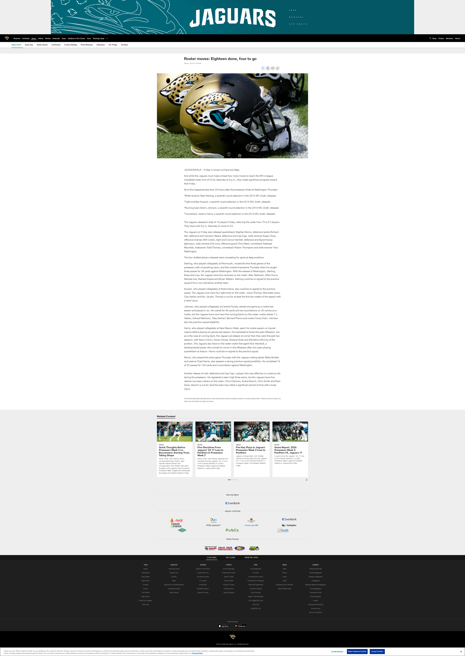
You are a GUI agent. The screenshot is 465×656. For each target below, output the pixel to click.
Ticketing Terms (229, 588)
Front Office (145, 592)
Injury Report (145, 576)
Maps (174, 580)
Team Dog (145, 604)
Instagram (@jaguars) (315, 576)
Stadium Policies (202, 592)
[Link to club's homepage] (7, 38)
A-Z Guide (203, 580)
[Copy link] (277, 68)
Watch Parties (174, 592)
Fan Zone (256, 572)
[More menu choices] (107, 38)
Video (285, 576)
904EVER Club (256, 608)
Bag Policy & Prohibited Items (174, 584)
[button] (229, 480)
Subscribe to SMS (316, 592)
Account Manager (228, 569)
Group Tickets (228, 580)
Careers (315, 600)
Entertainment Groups (256, 576)
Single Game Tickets (228, 572)
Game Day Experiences (255, 584)
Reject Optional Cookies (357, 651)
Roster (145, 569)
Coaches (145, 584)
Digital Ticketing (229, 592)
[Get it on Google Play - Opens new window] (240, 627)
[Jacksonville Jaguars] (232, 637)
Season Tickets (229, 576)
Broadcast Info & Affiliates (284, 584)
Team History (145, 596)
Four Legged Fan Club (256, 600)
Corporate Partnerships (315, 604)
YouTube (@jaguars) (315, 572)
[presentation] (307, 480)
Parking (173, 576)
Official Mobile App (315, 569)
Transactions (145, 572)
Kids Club (256, 604)
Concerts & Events (203, 576)
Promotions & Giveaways (256, 580)
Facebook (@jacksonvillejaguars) (315, 584)
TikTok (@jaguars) (315, 588)
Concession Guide (174, 588)
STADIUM (203, 565)
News (284, 569)
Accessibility (203, 584)
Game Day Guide (174, 569)
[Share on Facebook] (263, 70)
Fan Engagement (255, 569)
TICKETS (229, 565)
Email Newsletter (315, 596)
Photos (284, 572)
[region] (232, 651)
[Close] (461, 651)
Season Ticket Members (256, 596)
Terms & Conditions (315, 612)
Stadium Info (174, 572)
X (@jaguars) (316, 580)
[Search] (430, 38)
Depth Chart (146, 580)
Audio (285, 580)
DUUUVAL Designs (256, 588)
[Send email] (273, 70)
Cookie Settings (337, 651)
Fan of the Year (256, 592)
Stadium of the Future (203, 569)
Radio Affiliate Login (284, 588)
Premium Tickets (228, 584)
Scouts (145, 588)
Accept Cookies (377, 651)
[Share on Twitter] (268, 70)
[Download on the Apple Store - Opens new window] (224, 626)
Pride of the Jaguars (145, 600)
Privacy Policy (315, 608)
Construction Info (203, 572)
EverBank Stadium (203, 588)
